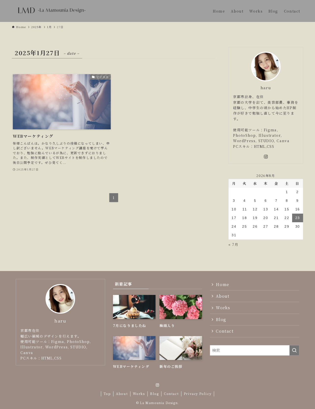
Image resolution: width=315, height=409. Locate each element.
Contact (225, 331)
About (222, 296)
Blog (221, 319)
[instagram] (265, 156)
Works (223, 307)
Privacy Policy (197, 393)
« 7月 (233, 244)
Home (222, 284)
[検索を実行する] (294, 350)
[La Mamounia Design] (52, 11)
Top (107, 393)
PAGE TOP (303, 392)
